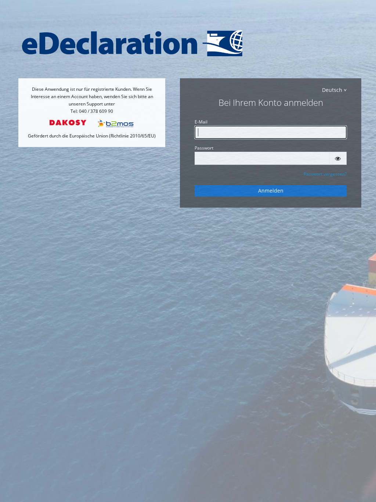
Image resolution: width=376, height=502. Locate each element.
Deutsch (332, 89)
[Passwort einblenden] (338, 158)
